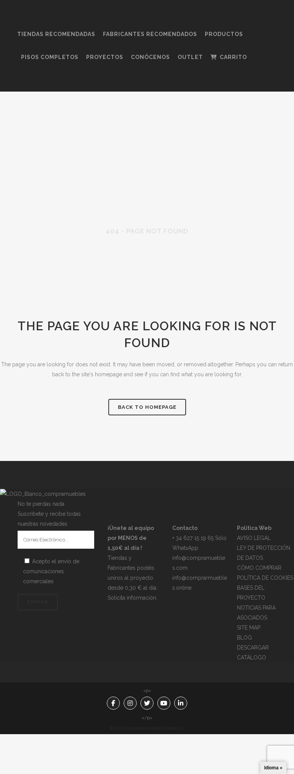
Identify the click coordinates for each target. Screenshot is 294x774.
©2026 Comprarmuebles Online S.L (147, 728)
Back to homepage (147, 407)
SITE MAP (248, 628)
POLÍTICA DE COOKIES (265, 578)
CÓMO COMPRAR (259, 568)
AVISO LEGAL (254, 538)
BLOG (244, 638)
